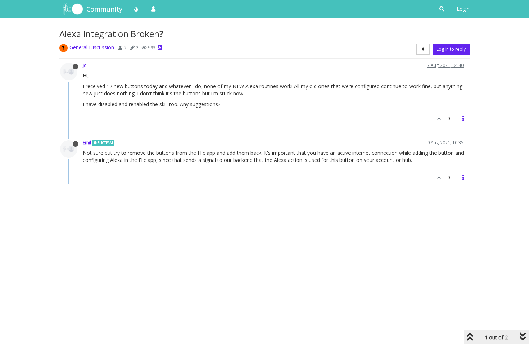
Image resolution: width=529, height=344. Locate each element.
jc (84, 65)
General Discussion (91, 47)
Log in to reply (451, 49)
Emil (87, 142)
